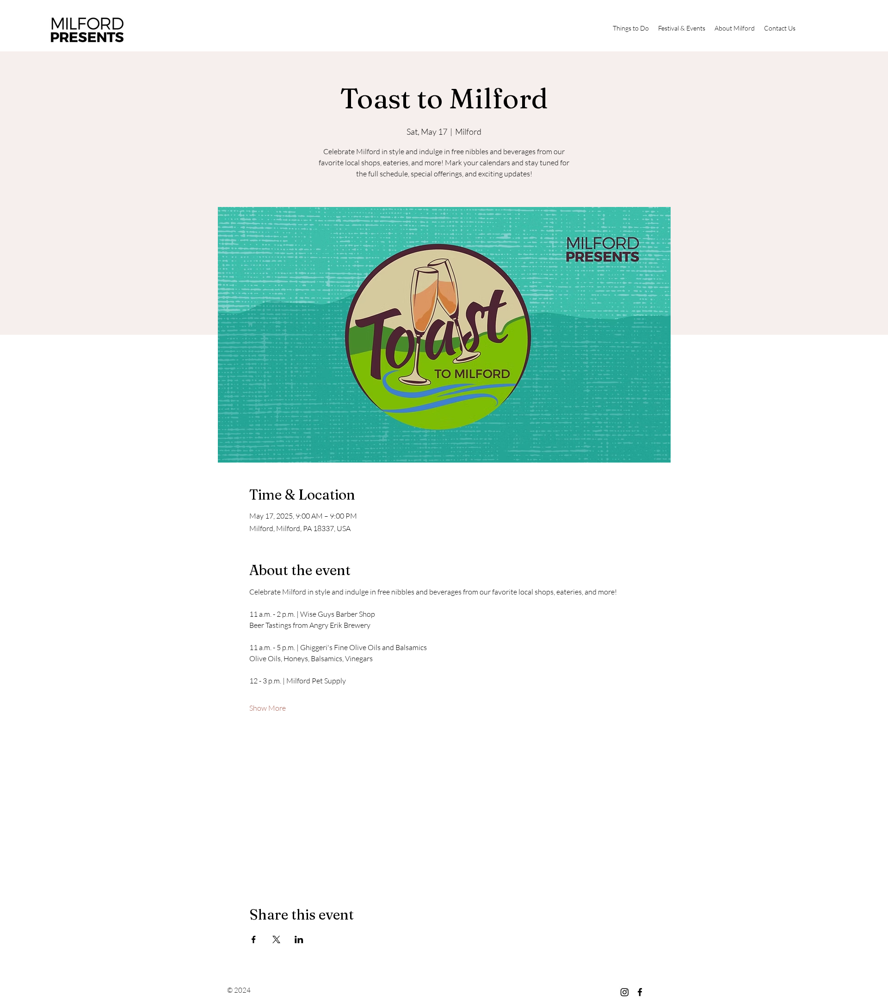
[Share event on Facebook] (253, 939)
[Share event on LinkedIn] (299, 939)
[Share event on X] (276, 939)
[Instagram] (624, 992)
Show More (267, 708)
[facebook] (640, 992)
